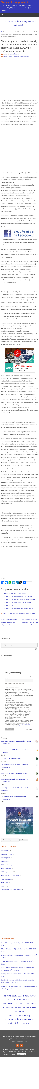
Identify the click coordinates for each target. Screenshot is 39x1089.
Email (7, 678)
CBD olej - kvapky (6, 872)
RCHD (5, 54)
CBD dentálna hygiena (8, 865)
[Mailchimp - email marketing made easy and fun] (29, 729)
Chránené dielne (9, 32)
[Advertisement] (19, 79)
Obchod (20, 1052)
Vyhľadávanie (23, 840)
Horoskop (6, 1054)
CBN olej (4, 886)
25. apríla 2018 (14, 54)
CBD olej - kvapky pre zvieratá (10, 875)
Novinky (22, 56)
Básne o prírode (5, 858)
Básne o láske (5, 850)
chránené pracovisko (19, 613)
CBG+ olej (4, 882)
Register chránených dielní (14, 2)
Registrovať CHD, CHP (9, 1052)
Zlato (32, 1052)
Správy (27, 56)
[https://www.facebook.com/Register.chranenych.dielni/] (17, 1045)
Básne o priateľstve (6, 854)
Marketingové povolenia (12, 687)
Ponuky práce (24, 1049)
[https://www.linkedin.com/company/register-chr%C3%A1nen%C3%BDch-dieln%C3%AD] (21, 1045)
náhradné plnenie (31, 613)
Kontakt (13, 1054)
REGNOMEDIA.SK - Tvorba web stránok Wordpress (18, 1036)
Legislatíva (16, 56)
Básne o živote (5, 861)
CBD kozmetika (6, 868)
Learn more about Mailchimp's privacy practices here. (17, 725)
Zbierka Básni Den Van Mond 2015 (11, 890)
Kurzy (26, 1052)
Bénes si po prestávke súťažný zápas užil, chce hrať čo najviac (9, 622)
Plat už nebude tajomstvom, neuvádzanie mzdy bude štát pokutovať (30, 622)
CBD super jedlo (6, 879)
